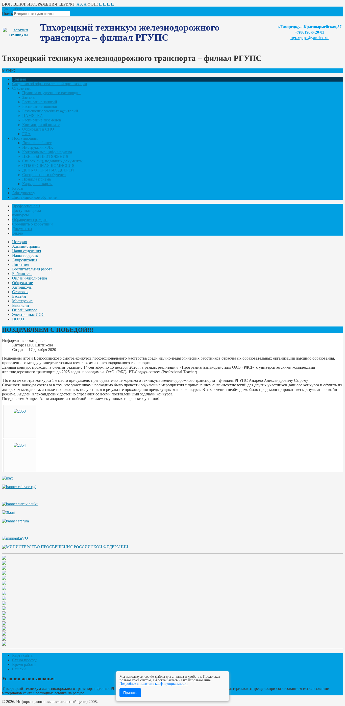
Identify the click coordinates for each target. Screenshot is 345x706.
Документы (22, 228)
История (19, 242)
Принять (130, 693)
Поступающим (25, 138)
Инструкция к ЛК (37, 147)
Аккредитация (24, 260)
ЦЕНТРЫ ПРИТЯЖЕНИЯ (45, 156)
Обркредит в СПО (38, 129)
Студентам (21, 88)
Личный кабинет (37, 143)
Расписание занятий (39, 102)
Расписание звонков (39, 106)
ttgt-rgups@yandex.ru (309, 38)
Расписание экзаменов (41, 120)
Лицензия (20, 264)
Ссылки (19, 669)
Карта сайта (22, 655)
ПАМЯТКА (32, 115)
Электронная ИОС (28, 314)
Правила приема (36, 179)
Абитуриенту (23, 193)
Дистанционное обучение (34, 197)
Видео (17, 233)
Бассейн (19, 296)
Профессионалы (26, 206)
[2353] (20, 411)
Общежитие (22, 283)
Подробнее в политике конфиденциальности (153, 684)
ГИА (26, 134)
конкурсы (20, 215)
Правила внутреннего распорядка (51, 93)
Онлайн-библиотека (29, 278)
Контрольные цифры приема (47, 152)
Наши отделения (26, 251)
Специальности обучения (44, 174)
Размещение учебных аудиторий (50, 111)
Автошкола (22, 287)
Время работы (24, 664)
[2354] (20, 445)
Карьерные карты (37, 184)
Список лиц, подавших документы (52, 161)
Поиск (7, 13)
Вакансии (20, 305)
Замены (28, 97)
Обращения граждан (29, 219)
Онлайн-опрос (24, 310)
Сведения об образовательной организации (49, 84)
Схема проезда (24, 660)
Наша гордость (25, 255)
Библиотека (22, 273)
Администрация (26, 246)
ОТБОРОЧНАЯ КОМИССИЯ (48, 165)
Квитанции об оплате (41, 124)
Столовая (20, 292)
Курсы (17, 188)
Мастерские (22, 301)
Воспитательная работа (32, 269)
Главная (19, 79)
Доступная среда (26, 210)
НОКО (18, 319)
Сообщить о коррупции (32, 224)
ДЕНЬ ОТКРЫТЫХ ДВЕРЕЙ (48, 170)
